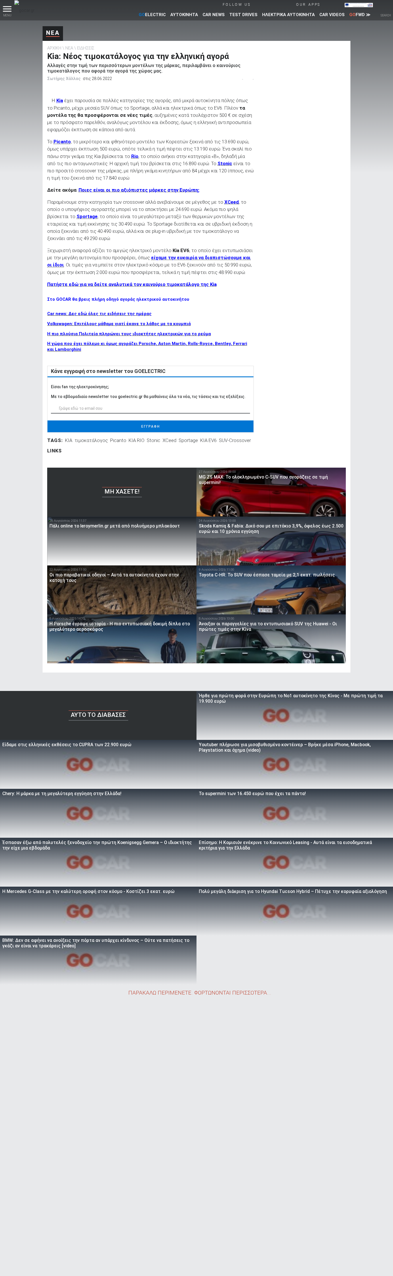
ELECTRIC (152, 14)
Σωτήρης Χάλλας (64, 78)
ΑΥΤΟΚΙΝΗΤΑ (184, 14)
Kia (59, 100)
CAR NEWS (214, 14)
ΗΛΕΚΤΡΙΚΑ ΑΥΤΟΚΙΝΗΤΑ (288, 14)
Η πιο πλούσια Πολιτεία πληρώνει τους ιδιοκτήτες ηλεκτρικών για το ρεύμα (129, 333)
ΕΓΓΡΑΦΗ (150, 426)
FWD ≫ (360, 14)
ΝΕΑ (53, 32)
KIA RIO (136, 440)
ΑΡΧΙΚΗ (54, 48)
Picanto (118, 440)
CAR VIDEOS (332, 14)
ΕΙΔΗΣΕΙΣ (85, 48)
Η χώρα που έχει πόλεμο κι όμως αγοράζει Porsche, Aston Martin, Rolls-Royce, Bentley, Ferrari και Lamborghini (147, 346)
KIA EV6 (208, 440)
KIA (68, 440)
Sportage (188, 440)
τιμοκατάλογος (91, 440)
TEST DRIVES (243, 14)
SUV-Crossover (235, 440)
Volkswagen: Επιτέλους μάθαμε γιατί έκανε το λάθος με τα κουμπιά (119, 323)
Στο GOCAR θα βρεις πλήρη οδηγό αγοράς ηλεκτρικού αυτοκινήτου (118, 299)
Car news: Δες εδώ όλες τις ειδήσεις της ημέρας (99, 313)
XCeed (169, 440)
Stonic (153, 440)
